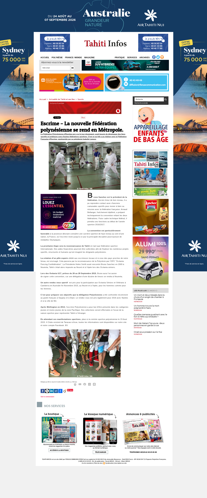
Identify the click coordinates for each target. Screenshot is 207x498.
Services (132, 58)
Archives (144, 58)
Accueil (44, 58)
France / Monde (73, 58)
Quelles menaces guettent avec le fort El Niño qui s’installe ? (150, 315)
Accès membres (87, 463)
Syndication (109, 463)
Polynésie (57, 58)
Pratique (120, 58)
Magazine (89, 58)
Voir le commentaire (47, 397)
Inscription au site (121, 463)
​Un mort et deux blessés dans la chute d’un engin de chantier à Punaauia (149, 297)
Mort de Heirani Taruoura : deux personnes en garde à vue (149, 324)
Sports (80, 99)
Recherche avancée (141, 103)
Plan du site (98, 463)
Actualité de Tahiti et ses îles (62, 99)
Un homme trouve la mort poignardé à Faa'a (146, 307)
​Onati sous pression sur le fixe (148, 332)
